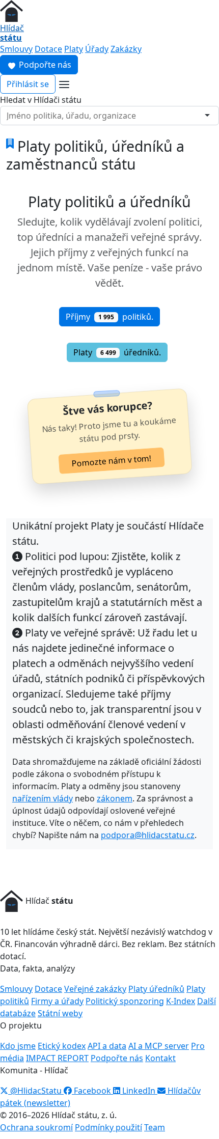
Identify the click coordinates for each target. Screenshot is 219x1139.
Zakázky (126, 48)
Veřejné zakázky (95, 988)
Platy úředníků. (117, 352)
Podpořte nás (44, 64)
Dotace (48, 48)
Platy (73, 48)
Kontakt (160, 1058)
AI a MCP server (158, 1045)
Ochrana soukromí (36, 1127)
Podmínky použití (108, 1127)
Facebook (92, 1090)
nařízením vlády (42, 798)
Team (154, 1127)
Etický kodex (62, 1045)
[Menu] (64, 84)
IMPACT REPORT (57, 1058)
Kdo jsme (18, 1045)
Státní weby (60, 1013)
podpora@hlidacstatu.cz (148, 835)
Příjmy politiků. (109, 316)
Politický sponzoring (125, 1001)
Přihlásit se (28, 84)
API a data (107, 1045)
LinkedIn (138, 1090)
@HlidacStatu (36, 1090)
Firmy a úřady (57, 1001)
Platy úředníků (156, 988)
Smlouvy (16, 48)
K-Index (180, 1001)
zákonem (114, 798)
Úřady (96, 48)
